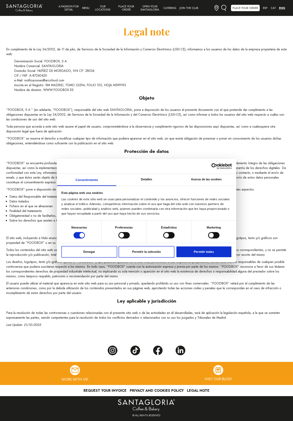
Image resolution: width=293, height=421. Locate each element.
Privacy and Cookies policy (157, 390)
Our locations (102, 8)
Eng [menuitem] (282, 8)
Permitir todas (204, 251)
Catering (169, 8)
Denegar (89, 251)
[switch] (124, 235)
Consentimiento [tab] (87, 179)
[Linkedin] (181, 351)
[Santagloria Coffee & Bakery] (24, 8)
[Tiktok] (135, 351)
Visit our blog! (218, 379)
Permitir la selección (146, 251)
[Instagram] (112, 351)
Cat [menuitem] (273, 8)
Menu (85, 8)
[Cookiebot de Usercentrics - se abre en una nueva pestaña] (214, 166)
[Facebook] (158, 350)
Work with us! (74, 379)
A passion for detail (69, 8)
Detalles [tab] (146, 179)
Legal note (198, 390)
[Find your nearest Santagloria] (216, 8)
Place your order (126, 8)
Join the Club (189, 8)
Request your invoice (105, 390)
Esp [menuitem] (265, 8)
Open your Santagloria (150, 8)
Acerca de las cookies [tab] (206, 179)
